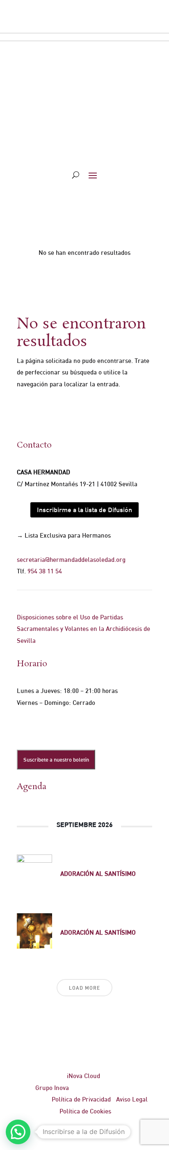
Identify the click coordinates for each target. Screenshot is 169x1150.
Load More (84, 988)
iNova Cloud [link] (83, 1076)
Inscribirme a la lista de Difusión (84, 510)
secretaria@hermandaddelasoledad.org (71, 559)
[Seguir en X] (39, 727)
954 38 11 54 (44, 571)
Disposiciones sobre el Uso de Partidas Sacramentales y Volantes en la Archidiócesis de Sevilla (83, 628)
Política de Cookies (85, 1111)
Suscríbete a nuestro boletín (56, 759)
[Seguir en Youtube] (72, 727)
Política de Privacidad (81, 1099)
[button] (18, 1132)
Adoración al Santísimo (98, 874)
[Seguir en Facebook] (23, 727)
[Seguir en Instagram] (56, 727)
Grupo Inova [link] (53, 1088)
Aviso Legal (132, 1099)
